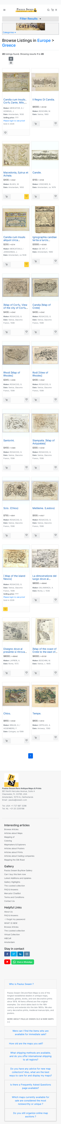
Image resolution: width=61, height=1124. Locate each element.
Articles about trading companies (19, 856)
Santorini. (8, 440)
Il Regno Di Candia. (43, 99)
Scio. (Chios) (10, 508)
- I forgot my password (14, 919)
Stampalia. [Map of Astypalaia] (43, 442)
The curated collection (14, 886)
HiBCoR (7, 938)
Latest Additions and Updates (17, 878)
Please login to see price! (14, 121)
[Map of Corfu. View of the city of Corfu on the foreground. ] (15, 307)
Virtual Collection (12, 934)
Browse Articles (11, 829)
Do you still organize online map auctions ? (30, 1115)
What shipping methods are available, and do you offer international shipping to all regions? (30, 1056)
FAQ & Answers (11, 889)
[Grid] (11, 59)
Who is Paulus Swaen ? (21, 984)
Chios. (7, 713)
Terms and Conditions (14, 897)
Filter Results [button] (29, 18)
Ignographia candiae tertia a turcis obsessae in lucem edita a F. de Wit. (44, 242)
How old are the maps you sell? (26, 1043)
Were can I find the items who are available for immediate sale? (30, 1032)
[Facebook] (7, 954)
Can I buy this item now (15, 874)
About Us (8, 912)
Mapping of (9, 837)
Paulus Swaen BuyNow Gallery (18, 870)
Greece (9, 45)
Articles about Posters (14, 848)
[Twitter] (14, 954)
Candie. (36, 172)
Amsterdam (9, 942)
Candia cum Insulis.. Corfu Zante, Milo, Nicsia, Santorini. (15, 102)
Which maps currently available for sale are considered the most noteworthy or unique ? (30, 1100)
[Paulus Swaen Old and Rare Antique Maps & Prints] (26, 10)
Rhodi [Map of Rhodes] (11, 374)
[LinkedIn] (20, 954)
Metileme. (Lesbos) (43, 508)
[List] (11, 63)
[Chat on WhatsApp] (22, 962)
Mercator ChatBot (12, 893)
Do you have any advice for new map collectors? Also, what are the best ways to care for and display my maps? (30, 1072)
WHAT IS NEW (10, 923)
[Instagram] (27, 954)
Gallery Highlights (12, 882)
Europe (44, 40)
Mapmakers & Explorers (15, 844)
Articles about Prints (13, 852)
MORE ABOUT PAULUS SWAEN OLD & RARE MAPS (30, 1019)
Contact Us (9, 901)
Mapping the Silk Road (14, 860)
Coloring (8, 841)
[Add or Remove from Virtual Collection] (5, 133)
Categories (8, 32)
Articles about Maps (13, 833)
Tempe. (36, 713)
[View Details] (36, 123)
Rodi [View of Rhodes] (40, 374)
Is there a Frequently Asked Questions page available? (30, 1086)
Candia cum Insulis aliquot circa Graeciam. (14, 240)
